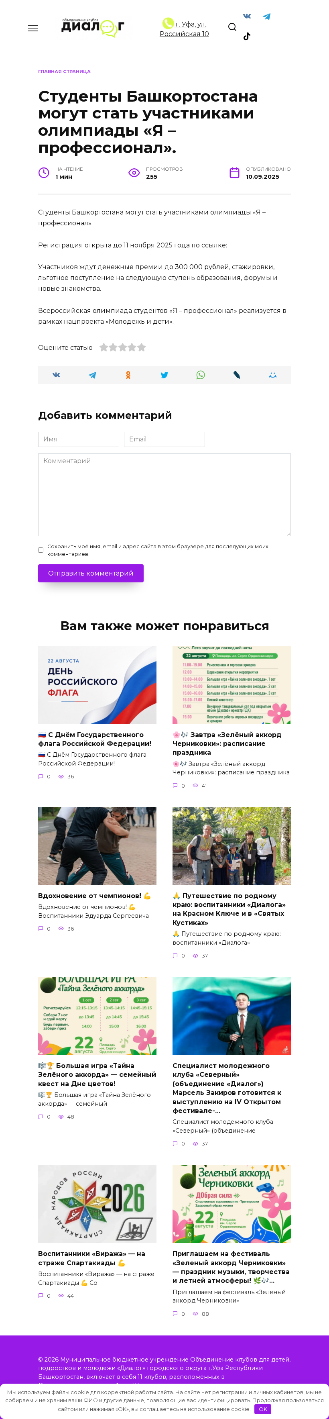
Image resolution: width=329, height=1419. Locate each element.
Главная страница (64, 71)
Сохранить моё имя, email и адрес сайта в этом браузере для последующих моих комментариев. (157, 550)
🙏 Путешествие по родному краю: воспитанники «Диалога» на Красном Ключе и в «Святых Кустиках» (229, 909)
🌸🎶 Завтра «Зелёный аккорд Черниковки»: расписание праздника (227, 743)
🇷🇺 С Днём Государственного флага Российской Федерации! (94, 739)
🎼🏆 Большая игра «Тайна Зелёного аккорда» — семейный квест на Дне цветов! (97, 1075)
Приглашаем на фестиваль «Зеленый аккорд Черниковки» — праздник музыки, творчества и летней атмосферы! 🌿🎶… (231, 1267)
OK (263, 1409)
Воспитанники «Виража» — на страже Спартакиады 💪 (91, 1258)
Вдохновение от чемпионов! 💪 (94, 895)
